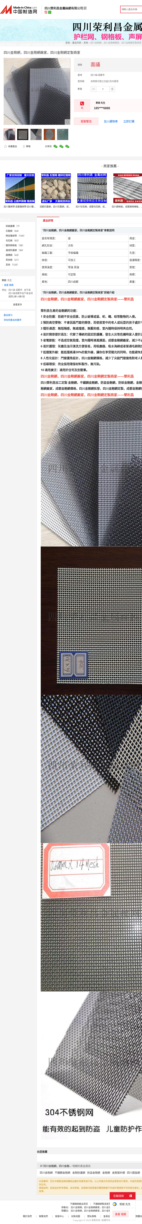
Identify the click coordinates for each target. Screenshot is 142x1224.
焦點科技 (96, 1220)
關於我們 (27, 1216)
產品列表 (76, 42)
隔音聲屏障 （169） (16, 235)
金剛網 (106, 1172)
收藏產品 (12, 146)
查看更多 (17, 304)
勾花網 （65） (13, 240)
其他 (86, 42)
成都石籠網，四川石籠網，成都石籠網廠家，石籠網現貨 (67, 206)
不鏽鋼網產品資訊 (79, 1203)
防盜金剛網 (93, 1172)
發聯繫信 (86, 121)
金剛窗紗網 (118, 1172)
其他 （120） (12, 264)
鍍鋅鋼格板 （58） (15, 245)
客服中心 (59, 1216)
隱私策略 (91, 1216)
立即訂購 (128, 121)
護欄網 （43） (13, 255)
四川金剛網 (46, 1172)
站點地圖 (75, 1216)
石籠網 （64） (13, 231)
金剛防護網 (78, 1172)
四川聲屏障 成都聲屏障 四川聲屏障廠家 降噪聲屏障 (29, 206)
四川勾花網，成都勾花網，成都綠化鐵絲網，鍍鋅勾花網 (103, 206)
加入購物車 (111, 121)
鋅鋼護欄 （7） (13, 226)
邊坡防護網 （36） (15, 250)
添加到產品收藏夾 (12, 320)
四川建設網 (133, 1172)
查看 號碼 (8, 285)
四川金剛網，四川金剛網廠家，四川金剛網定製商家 (96, 1207)
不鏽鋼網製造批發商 (103, 1203)
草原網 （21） (13, 259)
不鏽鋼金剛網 (62, 1172)
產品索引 (8, 315)
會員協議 (107, 1216)
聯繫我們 (43, 1216)
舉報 (28, 146)
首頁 (67, 42)
